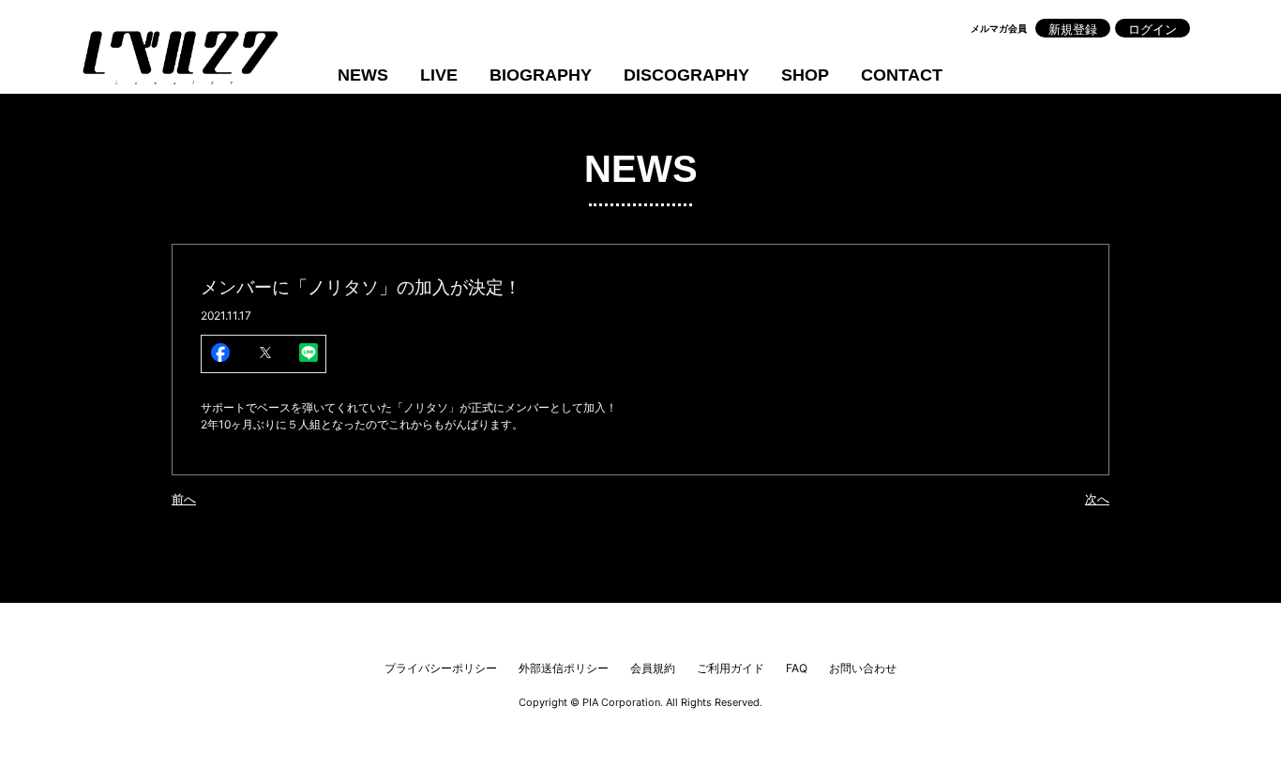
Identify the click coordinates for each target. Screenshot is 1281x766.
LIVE (439, 75)
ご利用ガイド (730, 668)
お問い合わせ (863, 668)
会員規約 (652, 668)
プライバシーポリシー (440, 668)
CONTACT (901, 75)
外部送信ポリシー (564, 668)
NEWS (363, 75)
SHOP (805, 75)
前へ (184, 498)
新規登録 (1072, 29)
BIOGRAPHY (541, 75)
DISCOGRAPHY (686, 75)
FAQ (796, 668)
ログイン (1152, 29)
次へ (1097, 498)
